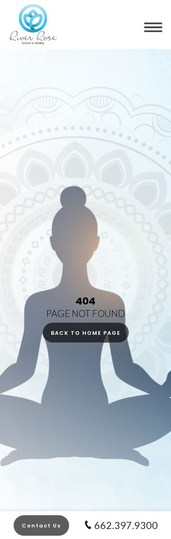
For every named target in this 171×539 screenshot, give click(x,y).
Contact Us (41, 525)
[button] (153, 20)
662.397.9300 (126, 525)
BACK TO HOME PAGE (85, 333)
